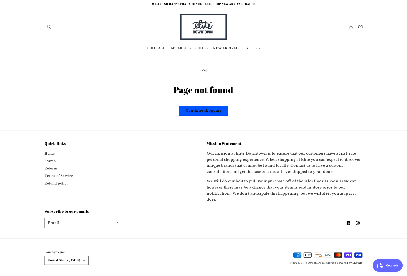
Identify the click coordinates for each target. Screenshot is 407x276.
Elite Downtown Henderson (318, 263)
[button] (49, 27)
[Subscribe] (116, 222)
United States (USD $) (64, 260)
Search (50, 161)
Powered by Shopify (349, 263)
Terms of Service (59, 176)
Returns (51, 168)
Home (49, 153)
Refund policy (56, 183)
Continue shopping (204, 110)
